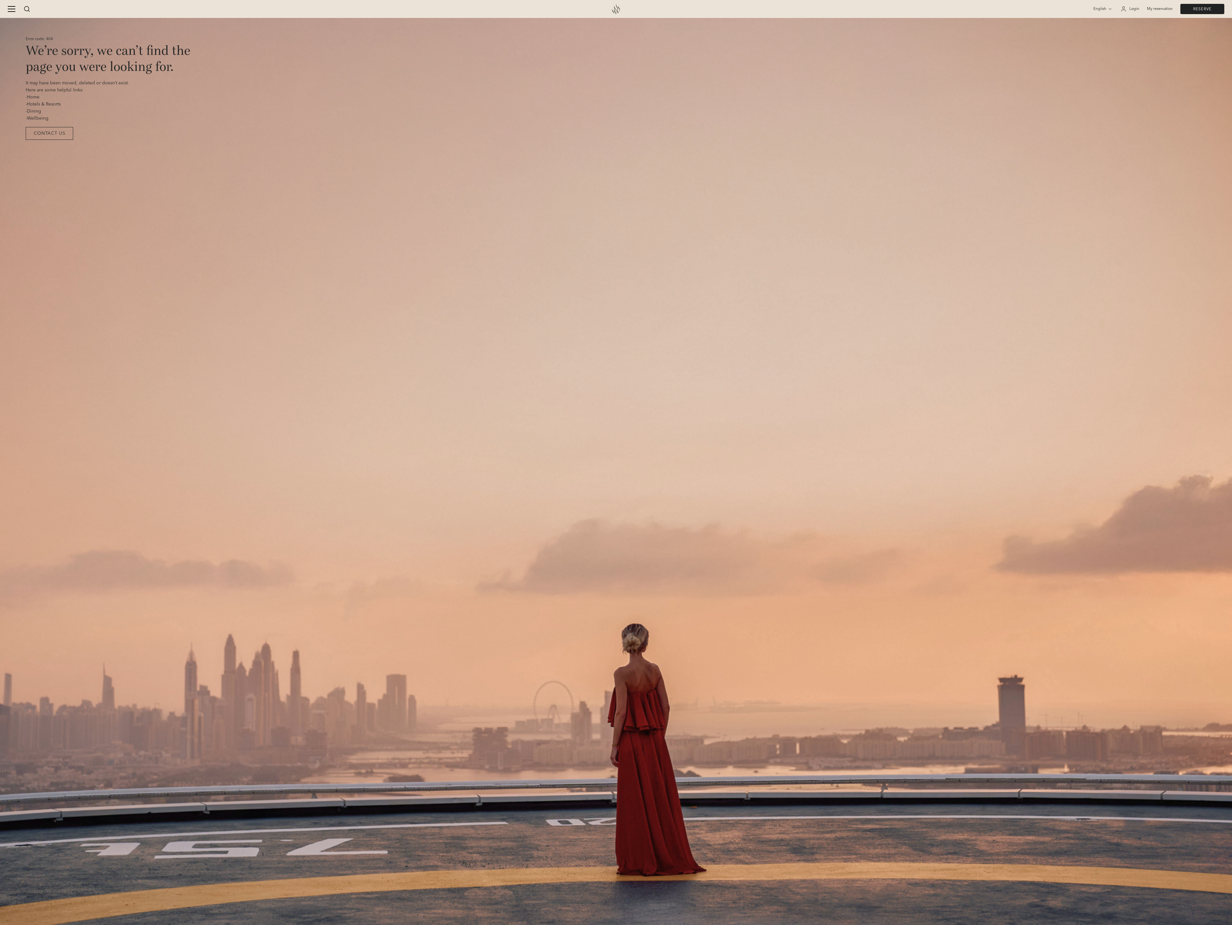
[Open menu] (11, 9)
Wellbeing (37, 118)
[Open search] (27, 9)
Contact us (49, 133)
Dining (34, 111)
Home (33, 97)
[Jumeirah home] (616, 9)
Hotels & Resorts (44, 104)
